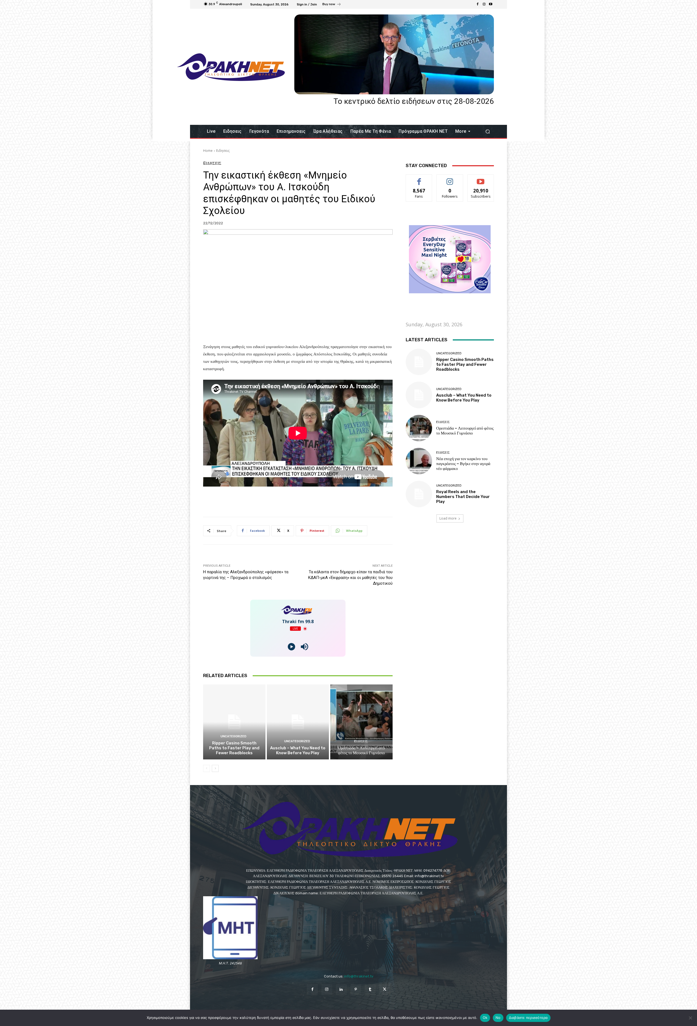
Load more (448, 518)
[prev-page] (206, 768)
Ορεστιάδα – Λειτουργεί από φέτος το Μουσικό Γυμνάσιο (361, 750)
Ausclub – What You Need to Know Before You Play (297, 750)
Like (419, 179)
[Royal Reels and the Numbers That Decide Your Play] (419, 494)
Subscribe (480, 179)
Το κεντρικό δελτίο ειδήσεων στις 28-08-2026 (414, 101)
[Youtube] (490, 4)
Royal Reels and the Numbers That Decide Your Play (463, 496)
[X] (384, 989)
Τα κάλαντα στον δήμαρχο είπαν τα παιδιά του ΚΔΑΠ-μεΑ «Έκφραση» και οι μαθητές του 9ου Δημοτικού (350, 577)
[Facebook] (477, 4)
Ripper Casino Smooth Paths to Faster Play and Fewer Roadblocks (234, 748)
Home (208, 150)
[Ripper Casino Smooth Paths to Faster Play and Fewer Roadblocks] (234, 721)
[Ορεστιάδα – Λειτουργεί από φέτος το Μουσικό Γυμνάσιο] (361, 721)
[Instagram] (484, 4)
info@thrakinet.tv (358, 976)
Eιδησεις (223, 150)
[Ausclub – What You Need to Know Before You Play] (298, 721)
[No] (690, 1018)
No (498, 1017)
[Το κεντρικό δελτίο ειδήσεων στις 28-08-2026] (394, 54)
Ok (485, 1017)
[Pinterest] (355, 989)
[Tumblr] (370, 989)
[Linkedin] (341, 989)
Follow (450, 179)
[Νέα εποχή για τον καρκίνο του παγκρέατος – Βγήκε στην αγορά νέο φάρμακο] (419, 461)
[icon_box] (331, 5)
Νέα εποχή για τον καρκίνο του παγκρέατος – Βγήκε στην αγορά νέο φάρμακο (463, 463)
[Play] (291, 646)
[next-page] (215, 768)
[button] (487, 131)
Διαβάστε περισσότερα (528, 1017)
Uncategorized (233, 736)
